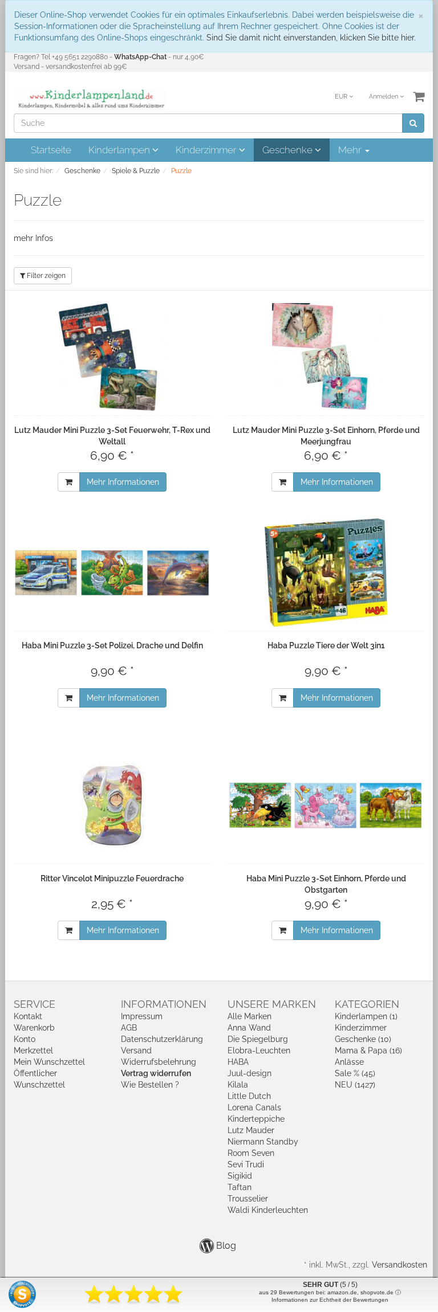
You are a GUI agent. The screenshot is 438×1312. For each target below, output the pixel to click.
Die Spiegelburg (258, 1039)
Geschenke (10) (363, 1039)
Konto (24, 1039)
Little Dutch (249, 1096)
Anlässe (349, 1061)
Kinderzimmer (207, 150)
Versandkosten (399, 1264)
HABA (238, 1061)
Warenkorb (34, 1027)
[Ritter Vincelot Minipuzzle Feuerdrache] (112, 805)
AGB (129, 1027)
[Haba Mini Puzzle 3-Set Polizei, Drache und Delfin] (112, 572)
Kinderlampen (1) (366, 1016)
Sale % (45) (355, 1073)
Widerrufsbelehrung (158, 1061)
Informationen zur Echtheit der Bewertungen (329, 1300)
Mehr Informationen (123, 482)
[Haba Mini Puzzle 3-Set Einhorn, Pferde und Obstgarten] (326, 805)
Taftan (240, 1187)
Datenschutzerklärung (162, 1039)
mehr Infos (33, 238)
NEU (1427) (355, 1084)
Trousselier (248, 1198)
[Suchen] (413, 123)
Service (34, 1004)
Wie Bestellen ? (150, 1084)
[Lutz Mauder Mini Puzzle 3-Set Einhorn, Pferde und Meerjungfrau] (326, 357)
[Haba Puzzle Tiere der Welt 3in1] (326, 572)
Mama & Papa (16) (368, 1050)
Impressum (142, 1016)
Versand (136, 1050)
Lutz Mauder (251, 1130)
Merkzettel (33, 1050)
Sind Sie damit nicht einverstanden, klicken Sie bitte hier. (311, 37)
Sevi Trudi (246, 1164)
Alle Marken (249, 1016)
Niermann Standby (263, 1141)
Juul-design (249, 1073)
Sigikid (240, 1175)
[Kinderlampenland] (90, 99)
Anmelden (384, 96)
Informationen (163, 1004)
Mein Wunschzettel (49, 1061)
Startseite (51, 150)
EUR (342, 96)
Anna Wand (249, 1027)
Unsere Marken (272, 1004)
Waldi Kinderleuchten (268, 1210)
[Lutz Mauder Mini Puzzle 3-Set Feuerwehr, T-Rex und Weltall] (112, 357)
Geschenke (288, 150)
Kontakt (28, 1016)
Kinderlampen (120, 150)
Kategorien (367, 1004)
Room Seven (251, 1153)
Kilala (238, 1084)
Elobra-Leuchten (259, 1050)
